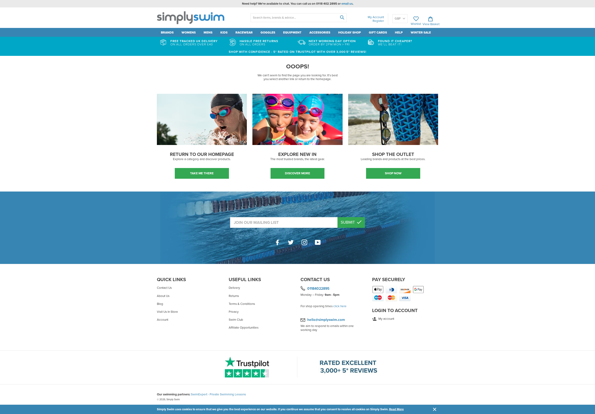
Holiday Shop (349, 32)
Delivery (234, 288)
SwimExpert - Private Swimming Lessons (218, 394)
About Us (163, 296)
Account (162, 320)
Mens (208, 32)
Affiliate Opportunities (243, 328)
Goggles (268, 32)
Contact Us (164, 288)
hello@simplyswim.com (326, 320)
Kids (224, 32)
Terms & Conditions (242, 304)
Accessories (319, 32)
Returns (234, 296)
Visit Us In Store (167, 312)
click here (340, 306)
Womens (189, 32)
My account (386, 319)
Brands (167, 32)
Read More (396, 409)
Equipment (292, 32)
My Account (376, 17)
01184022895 (318, 288)
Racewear (244, 32)
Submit (348, 222)
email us (347, 4)
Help (399, 32)
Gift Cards (378, 32)
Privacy (234, 312)
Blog (160, 304)
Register (378, 21)
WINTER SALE (421, 32)
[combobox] (299, 17)
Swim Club (236, 320)
